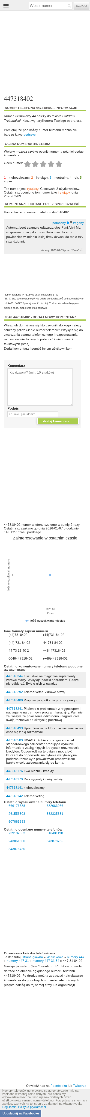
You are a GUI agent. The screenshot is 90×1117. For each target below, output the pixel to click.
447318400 (14, 700)
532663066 (55, 806)
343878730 (17, 849)
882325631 (55, 813)
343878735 (55, 841)
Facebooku (59, 1085)
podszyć (30, 134)
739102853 (17, 833)
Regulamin (9, 1107)
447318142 (14, 796)
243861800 (17, 841)
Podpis (13, 408)
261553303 (17, 813)
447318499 (14, 728)
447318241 (14, 708)
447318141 (14, 787)
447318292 (14, 692)
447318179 (14, 779)
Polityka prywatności (32, 1107)
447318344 (14, 676)
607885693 (17, 821)
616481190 (55, 833)
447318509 (14, 740)
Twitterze (79, 1085)
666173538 (17, 806)
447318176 (14, 771)
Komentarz (16, 366)
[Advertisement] (41, 51)
